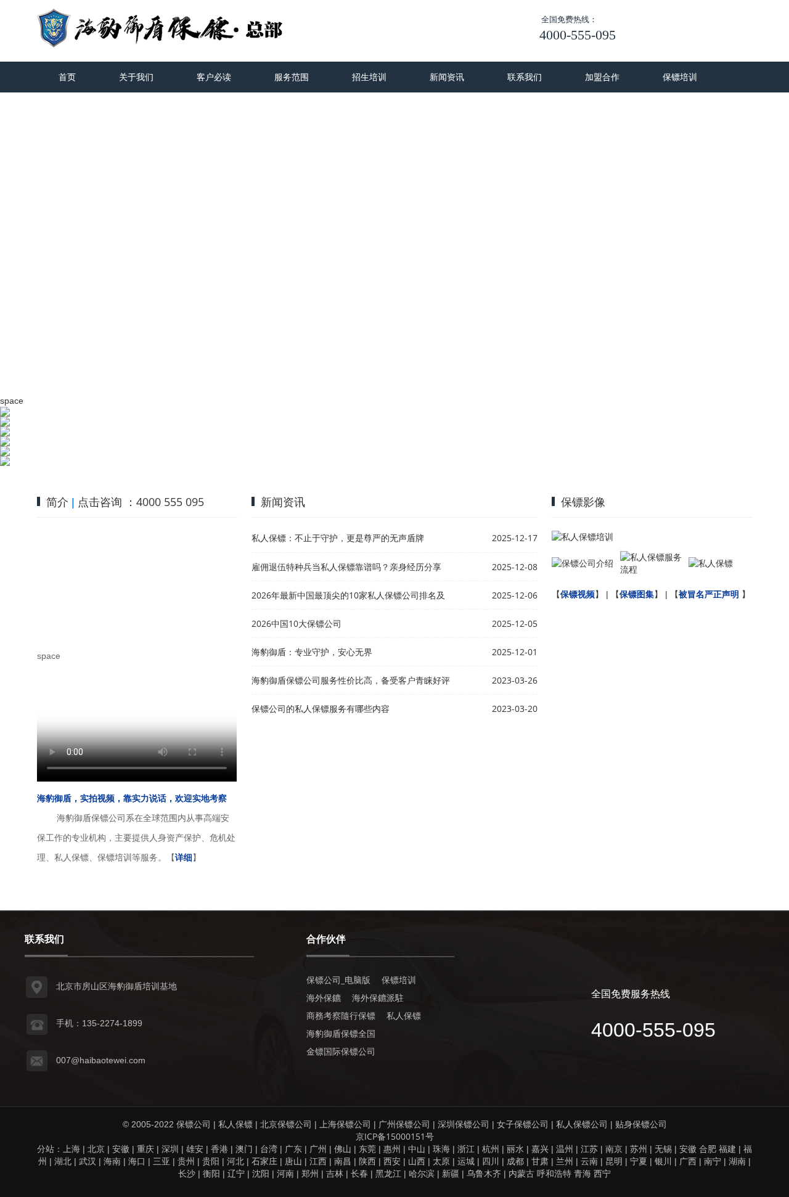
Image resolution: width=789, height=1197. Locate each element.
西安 (392, 1161)
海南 (112, 1161)
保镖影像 (583, 501)
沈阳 (260, 1173)
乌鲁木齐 (484, 1173)
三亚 (161, 1161)
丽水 (515, 1148)
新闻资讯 (447, 77)
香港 (219, 1148)
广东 (293, 1148)
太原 (441, 1161)
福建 (727, 1148)
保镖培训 (680, 77)
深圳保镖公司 (463, 1124)
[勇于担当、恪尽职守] (394, 431)
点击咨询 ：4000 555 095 (141, 501)
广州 (318, 1148)
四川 (490, 1161)
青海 (582, 1173)
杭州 (490, 1148)
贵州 (186, 1161)
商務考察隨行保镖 (340, 1015)
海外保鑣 (323, 997)
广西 (688, 1161)
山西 (416, 1161)
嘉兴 (540, 1148)
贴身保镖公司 (641, 1124)
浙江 (466, 1148)
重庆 (145, 1148)
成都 (515, 1161)
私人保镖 (403, 1015)
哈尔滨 (422, 1173)
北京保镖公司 (286, 1124)
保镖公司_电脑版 (338, 980)
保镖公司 (193, 1124)
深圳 (170, 1148)
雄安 (194, 1148)
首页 (67, 77)
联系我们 (524, 77)
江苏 (589, 1148)
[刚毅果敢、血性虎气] (394, 417)
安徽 (120, 1148)
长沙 (186, 1173)
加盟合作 (602, 77)
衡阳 (211, 1173)
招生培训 (369, 77)
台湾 (268, 1148)
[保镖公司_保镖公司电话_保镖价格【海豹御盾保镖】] (160, 27)
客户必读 (214, 77)
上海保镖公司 (345, 1124)
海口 (136, 1161)
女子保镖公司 (523, 1124)
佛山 (342, 1148)
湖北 (63, 1161)
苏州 (638, 1148)
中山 (416, 1148)
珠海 (441, 1148)
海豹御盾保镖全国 (340, 1033)
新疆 (450, 1173)
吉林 (334, 1173)
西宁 (602, 1173)
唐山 (293, 1161)
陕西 (367, 1161)
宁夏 (638, 1161)
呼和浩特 (554, 1173)
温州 (564, 1148)
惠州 (392, 1148)
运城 (466, 1161)
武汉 (87, 1161)
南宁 (712, 1161)
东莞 (367, 1148)
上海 (71, 1148)
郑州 (310, 1173)
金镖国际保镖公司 (340, 1051)
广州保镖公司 (404, 1124)
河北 (235, 1161)
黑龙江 (388, 1173)
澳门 (244, 1148)
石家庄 (264, 1161)
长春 (359, 1173)
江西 (318, 1161)
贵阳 (210, 1161)
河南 (285, 1173)
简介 (57, 501)
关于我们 (136, 77)
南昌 (342, 1161)
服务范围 (291, 77)
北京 (96, 1148)
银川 (663, 1161)
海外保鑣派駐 (378, 997)
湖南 (737, 1161)
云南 (589, 1161)
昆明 (614, 1161)
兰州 (564, 1161)
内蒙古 (521, 1173)
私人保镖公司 (582, 1124)
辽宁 (236, 1173)
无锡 (663, 1148)
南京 (614, 1148)
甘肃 (540, 1161)
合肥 (707, 1148)
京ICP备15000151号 (395, 1136)
